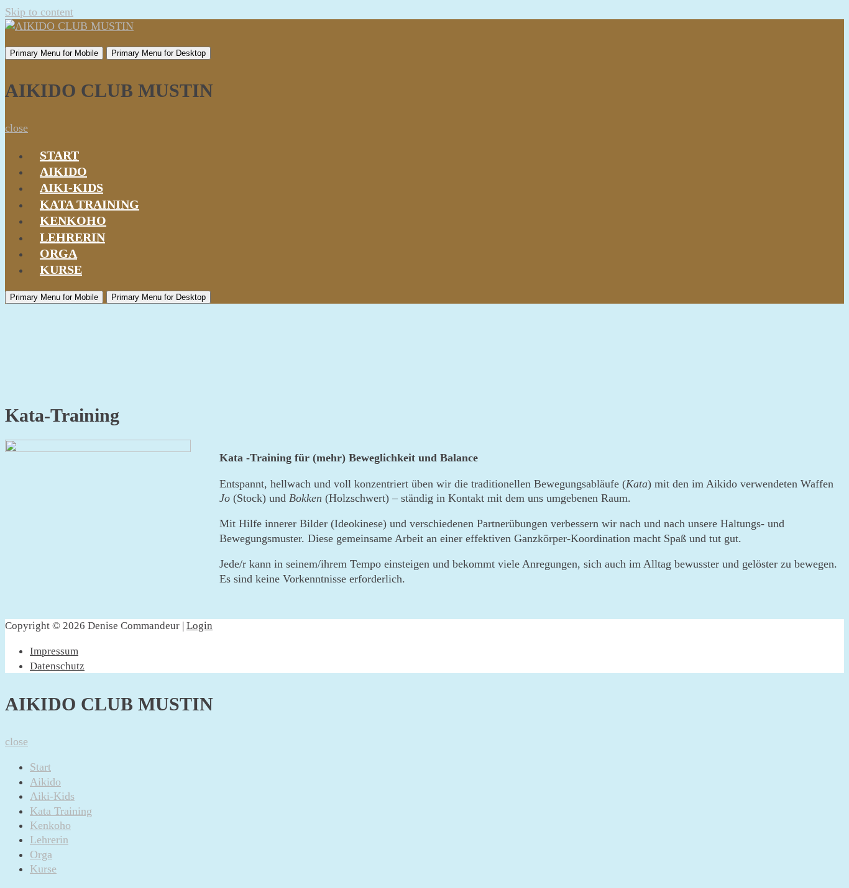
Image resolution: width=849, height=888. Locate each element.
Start (59, 155)
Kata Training (89, 204)
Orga (58, 253)
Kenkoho (73, 220)
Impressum (54, 651)
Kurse (61, 269)
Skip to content (39, 12)
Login (199, 626)
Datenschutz (57, 666)
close (16, 128)
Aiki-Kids (71, 187)
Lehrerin (72, 237)
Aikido (63, 171)
